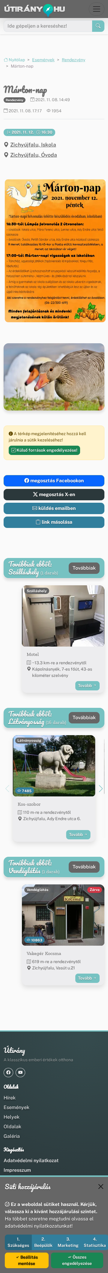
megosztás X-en (56, 494)
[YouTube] (20, 1072)
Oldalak (12, 1126)
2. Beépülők (43, 1242)
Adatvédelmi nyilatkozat (31, 1160)
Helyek (12, 1117)
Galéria (12, 1136)
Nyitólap (16, 59)
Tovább (85, 685)
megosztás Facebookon (56, 480)
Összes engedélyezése (77, 1260)
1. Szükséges (18, 1242)
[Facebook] (8, 1072)
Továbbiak (84, 568)
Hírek (10, 1098)
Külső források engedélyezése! (46, 450)
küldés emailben (56, 508)
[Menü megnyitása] (96, 9)
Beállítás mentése (28, 1260)
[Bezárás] (101, 1186)
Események (43, 59)
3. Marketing (68, 1242)
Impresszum (17, 1170)
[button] (54, 250)
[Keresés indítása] (98, 26)
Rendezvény (73, 59)
